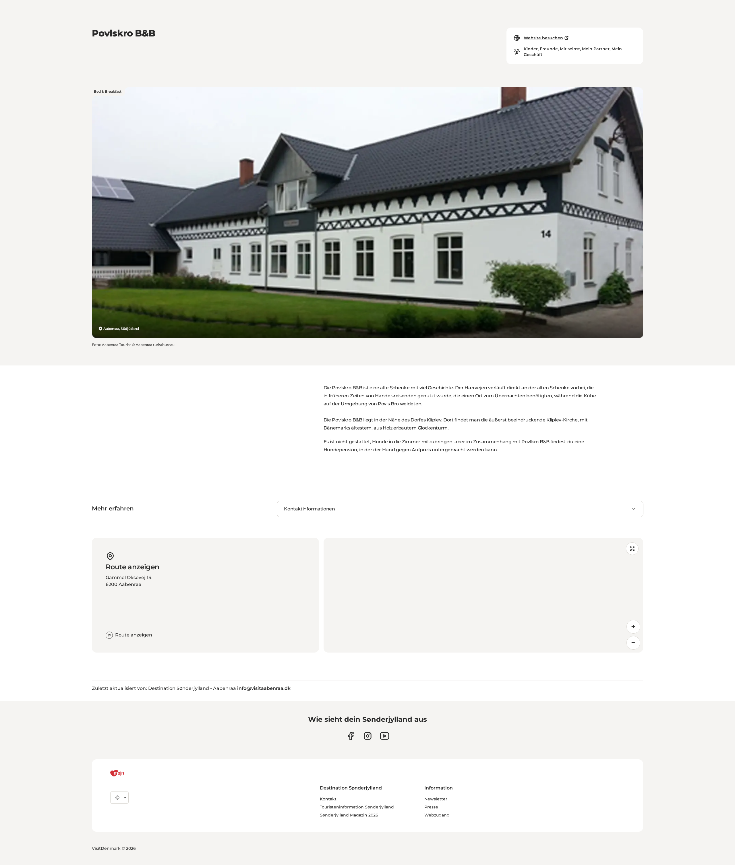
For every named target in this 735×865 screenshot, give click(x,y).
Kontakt (328, 799)
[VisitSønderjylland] (127, 773)
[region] (483, 595)
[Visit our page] (368, 736)
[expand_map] (632, 548)
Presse (431, 807)
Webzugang (437, 815)
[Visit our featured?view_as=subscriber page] (385, 736)
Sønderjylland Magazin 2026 (349, 815)
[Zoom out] (633, 643)
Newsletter (435, 799)
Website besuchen (543, 37)
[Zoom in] (633, 627)
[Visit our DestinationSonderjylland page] (351, 736)
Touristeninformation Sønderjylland (357, 807)
